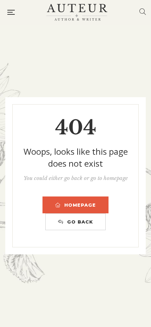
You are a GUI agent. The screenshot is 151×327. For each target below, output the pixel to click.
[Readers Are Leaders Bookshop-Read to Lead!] (76, 12)
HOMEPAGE (80, 205)
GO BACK (80, 222)
